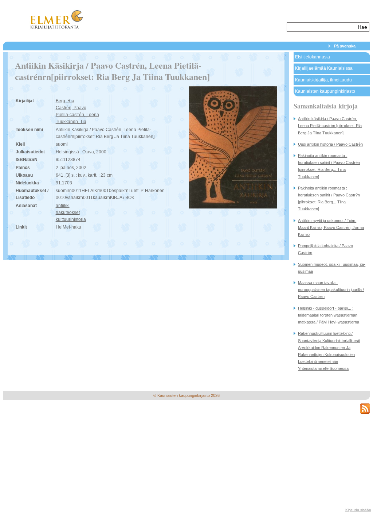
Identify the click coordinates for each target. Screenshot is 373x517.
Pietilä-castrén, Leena (77, 114)
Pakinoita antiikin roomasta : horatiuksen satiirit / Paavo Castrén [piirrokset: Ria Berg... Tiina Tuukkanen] (329, 166)
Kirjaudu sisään (358, 510)
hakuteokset (68, 212)
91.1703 (64, 182)
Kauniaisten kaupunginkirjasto (325, 91)
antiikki (63, 205)
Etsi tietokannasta (312, 57)
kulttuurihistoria (71, 219)
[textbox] (321, 27)
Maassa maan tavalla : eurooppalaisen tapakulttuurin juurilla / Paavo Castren (331, 289)
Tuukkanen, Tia (71, 121)
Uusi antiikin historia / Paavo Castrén (330, 144)
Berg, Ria (65, 100)
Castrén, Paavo (71, 107)
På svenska (345, 46)
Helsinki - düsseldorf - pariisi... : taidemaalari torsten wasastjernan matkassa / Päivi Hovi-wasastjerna (328, 315)
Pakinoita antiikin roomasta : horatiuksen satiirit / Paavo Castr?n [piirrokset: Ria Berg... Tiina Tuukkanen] (329, 198)
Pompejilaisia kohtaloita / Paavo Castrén (325, 249)
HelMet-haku (68, 227)
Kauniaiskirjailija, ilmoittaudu (323, 80)
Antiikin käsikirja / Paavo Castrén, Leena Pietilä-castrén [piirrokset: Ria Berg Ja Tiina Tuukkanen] (330, 125)
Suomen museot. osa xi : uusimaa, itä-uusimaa (331, 267)
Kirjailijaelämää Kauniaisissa (324, 68)
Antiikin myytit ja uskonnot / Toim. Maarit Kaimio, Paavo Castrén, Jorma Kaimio (331, 227)
